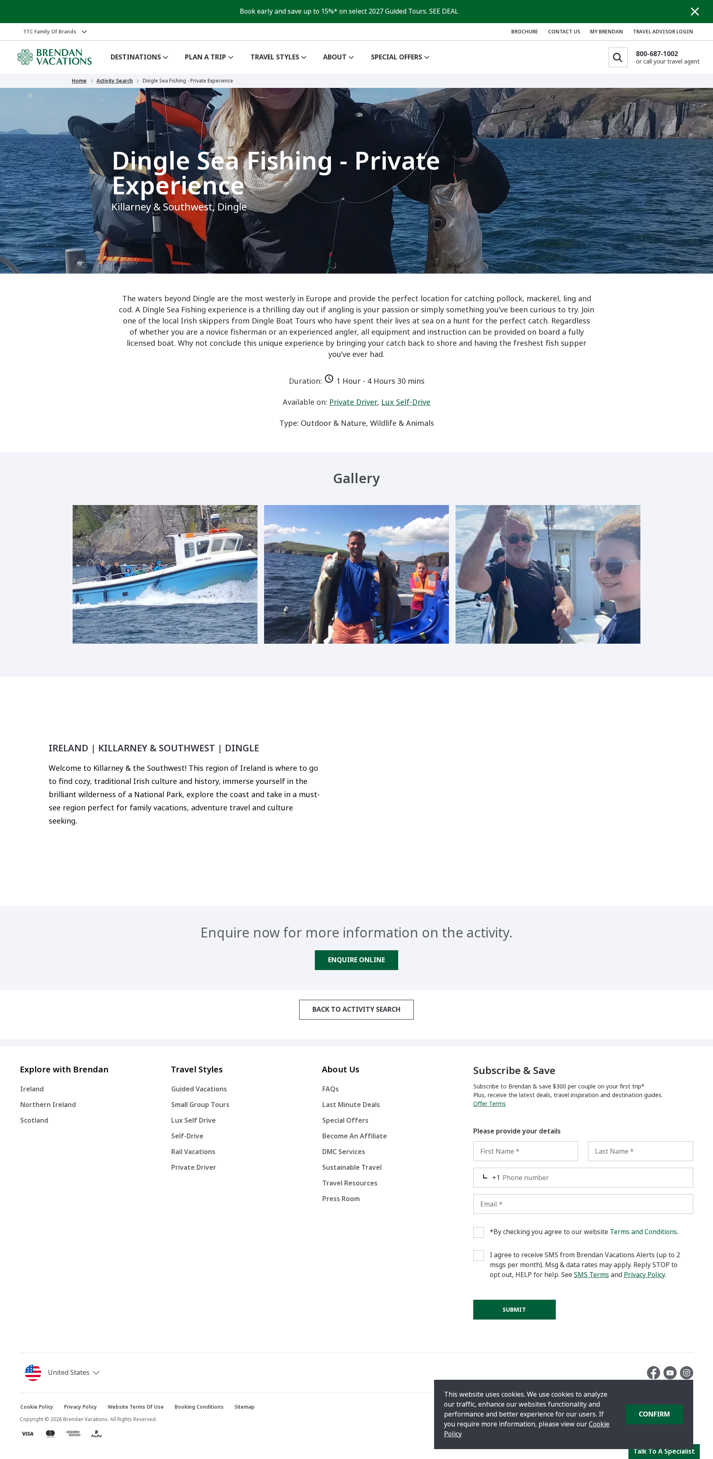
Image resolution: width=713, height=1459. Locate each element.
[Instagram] (686, 1372)
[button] (64, 1373)
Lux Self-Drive (405, 402)
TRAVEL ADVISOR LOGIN (663, 31)
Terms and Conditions (643, 1232)
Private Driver (353, 402)
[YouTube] (671, 1372)
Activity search (115, 81)
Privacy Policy (644, 1275)
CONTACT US (564, 31)
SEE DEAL (443, 11)
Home (79, 81)
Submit (514, 1310)
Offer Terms (489, 1104)
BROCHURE (524, 31)
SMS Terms (591, 1275)
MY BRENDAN (606, 31)
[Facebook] (655, 1372)
